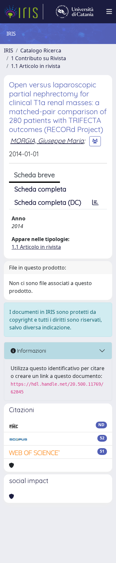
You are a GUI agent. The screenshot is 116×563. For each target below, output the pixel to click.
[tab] (95, 202)
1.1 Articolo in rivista (35, 66)
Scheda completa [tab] (40, 189)
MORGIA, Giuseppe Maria (47, 141)
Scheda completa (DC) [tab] (48, 202)
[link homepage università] (75, 11)
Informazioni (31, 351)
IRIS (8, 50)
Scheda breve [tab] (34, 175)
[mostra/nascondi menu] (109, 11)
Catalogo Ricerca (40, 50)
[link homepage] (23, 11)
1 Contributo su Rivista (38, 58)
